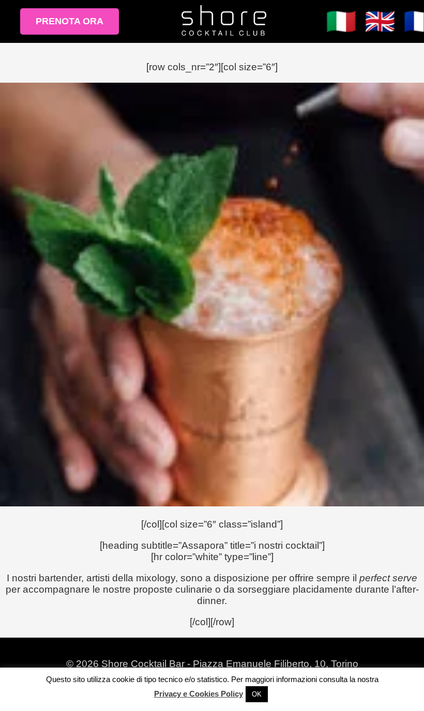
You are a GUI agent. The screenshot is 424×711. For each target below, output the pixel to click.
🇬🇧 (380, 21)
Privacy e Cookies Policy (198, 693)
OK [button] (257, 694)
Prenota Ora (69, 21)
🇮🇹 (341, 21)
